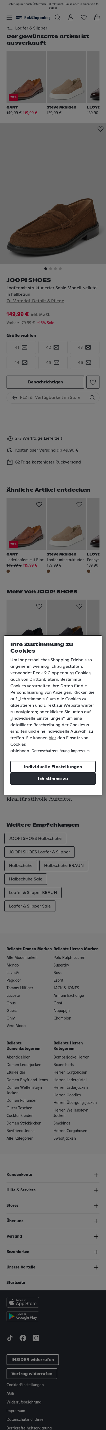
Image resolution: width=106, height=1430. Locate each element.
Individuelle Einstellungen (53, 767)
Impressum (80, 751)
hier (52, 738)
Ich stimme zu (53, 779)
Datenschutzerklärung (51, 751)
